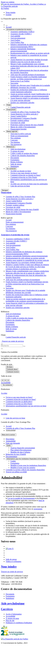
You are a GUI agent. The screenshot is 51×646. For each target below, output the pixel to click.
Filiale (9, 105)
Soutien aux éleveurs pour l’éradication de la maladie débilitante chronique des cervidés (30, 86)
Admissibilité (11, 441)
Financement (11, 109)
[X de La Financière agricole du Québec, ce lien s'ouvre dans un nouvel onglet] (10, 549)
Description (10, 439)
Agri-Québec (15, 40)
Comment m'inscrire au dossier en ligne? (25, 175)
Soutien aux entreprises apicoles (22, 103)
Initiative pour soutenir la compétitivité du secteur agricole (27, 260)
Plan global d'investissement (20, 450)
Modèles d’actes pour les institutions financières (28, 465)
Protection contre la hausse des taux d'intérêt (26, 125)
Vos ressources (15, 144)
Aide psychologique (18, 149)
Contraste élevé (12, 369)
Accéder (4, 393)
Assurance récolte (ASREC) (21, 34)
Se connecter (11, 169)
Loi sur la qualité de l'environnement (21, 498)
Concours (14, 140)
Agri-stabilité (15, 36)
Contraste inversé (13, 372)
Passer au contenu (7, 2)
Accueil (9, 27)
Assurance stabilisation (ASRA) (22, 32)
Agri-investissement (17, 38)
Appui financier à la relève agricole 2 (24, 114)
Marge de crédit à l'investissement (23, 127)
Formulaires (14, 160)
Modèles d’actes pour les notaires (22, 468)
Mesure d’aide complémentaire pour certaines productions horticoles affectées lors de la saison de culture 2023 (29, 66)
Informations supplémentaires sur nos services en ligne (26, 406)
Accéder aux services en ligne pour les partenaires (29, 184)
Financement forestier (18, 129)
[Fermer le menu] (7, 25)
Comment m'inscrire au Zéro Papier (23, 177)
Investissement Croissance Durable (23, 118)
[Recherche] (24, 346)
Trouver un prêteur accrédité (16, 472)
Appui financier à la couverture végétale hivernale (29, 60)
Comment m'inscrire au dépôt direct (19, 402)
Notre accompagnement (19, 136)
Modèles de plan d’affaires (20, 452)
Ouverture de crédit (17, 123)
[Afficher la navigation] (2, 21)
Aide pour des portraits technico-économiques (27, 75)
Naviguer (5, 190)
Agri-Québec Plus (17, 42)
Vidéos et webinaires (13, 561)
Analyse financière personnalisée (22, 448)
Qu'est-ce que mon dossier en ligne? (23, 173)
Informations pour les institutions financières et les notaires (27, 459)
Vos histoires (15, 142)
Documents (14, 158)
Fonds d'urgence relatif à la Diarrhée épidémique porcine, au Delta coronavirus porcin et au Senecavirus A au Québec (28, 79)
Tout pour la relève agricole (20, 134)
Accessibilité (5, 383)
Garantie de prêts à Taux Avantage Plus (25, 112)
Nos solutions (15, 138)
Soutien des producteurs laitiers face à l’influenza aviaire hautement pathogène (28, 91)
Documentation (11, 456)
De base (9, 367)
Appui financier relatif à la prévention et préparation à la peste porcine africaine (29, 99)
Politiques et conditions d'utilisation (19, 623)
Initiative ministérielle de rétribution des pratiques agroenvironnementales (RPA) (28, 46)
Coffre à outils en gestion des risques (24, 153)
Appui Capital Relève (18, 116)
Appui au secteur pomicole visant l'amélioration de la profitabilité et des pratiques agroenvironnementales (30, 95)
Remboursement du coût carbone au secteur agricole (29, 53)
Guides (13, 461)
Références (10, 147)
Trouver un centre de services (12, 341)
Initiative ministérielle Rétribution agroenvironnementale (22, 50)
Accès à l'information (14, 614)
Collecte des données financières (22, 156)
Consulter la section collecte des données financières (25, 470)
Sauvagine (14, 83)
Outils (9, 445)
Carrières (7, 609)
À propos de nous (17, 151)
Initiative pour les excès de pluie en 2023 (25, 62)
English (8, 15)
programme (38, 509)
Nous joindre (10, 12)
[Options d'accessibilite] (2, 348)
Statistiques (14, 166)
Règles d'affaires (16, 162)
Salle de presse (15, 164)
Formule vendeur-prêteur (19, 120)
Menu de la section (8, 435)
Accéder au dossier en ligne (20, 171)
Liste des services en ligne (20, 186)
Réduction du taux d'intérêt (16, 454)
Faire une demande (13, 443)
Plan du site (10, 621)
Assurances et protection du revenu (19, 29)
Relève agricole (12, 131)
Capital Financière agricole (20, 107)
